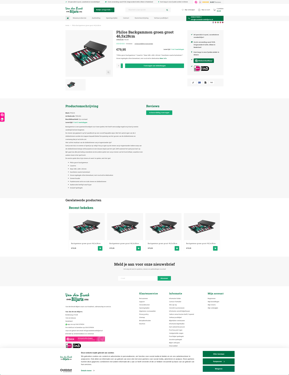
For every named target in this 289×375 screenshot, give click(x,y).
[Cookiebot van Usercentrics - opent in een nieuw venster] (66, 370)
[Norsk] (223, 22)
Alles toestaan (218, 354)
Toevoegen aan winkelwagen (155, 66)
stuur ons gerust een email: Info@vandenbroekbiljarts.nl (84, 330)
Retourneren (143, 298)
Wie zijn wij (173, 305)
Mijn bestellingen (213, 301)
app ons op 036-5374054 (75, 324)
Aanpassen (217, 361)
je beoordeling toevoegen (144, 44)
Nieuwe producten (79, 18)
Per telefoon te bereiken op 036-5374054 (79, 327)
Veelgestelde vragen (176, 333)
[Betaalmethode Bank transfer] (211, 82)
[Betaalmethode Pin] (199, 82)
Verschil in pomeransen (176, 308)
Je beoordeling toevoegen (159, 112)
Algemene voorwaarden (147, 311)
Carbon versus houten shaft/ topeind (181, 314)
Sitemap (142, 317)
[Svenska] (218, 22)
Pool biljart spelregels (176, 336)
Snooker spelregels (175, 339)
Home (67, 25)
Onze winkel (173, 346)
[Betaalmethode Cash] (193, 82)
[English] (215, 22)
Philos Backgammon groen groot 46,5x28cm (86, 25)
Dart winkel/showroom (177, 327)
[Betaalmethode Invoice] (205, 82)
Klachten (142, 324)
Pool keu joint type (175, 330)
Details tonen (86, 371)
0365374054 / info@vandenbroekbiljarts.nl (202, 18)
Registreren (212, 298)
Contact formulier (175, 301)
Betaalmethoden (145, 320)
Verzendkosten (144, 305)
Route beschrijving (141, 18)
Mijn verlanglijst (213, 308)
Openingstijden (111, 18)
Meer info (163, 58)
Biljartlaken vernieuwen (177, 320)
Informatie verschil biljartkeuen (179, 311)
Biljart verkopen (174, 343)
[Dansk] (220, 22)
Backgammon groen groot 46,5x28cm (85, 243)
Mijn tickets (212, 305)
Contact (126, 18)
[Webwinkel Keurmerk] (85, 339)
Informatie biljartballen (176, 324)
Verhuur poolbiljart (161, 18)
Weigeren (218, 369)
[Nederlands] (213, 22)
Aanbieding (96, 18)
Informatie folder (175, 298)
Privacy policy (144, 314)
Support (142, 301)
